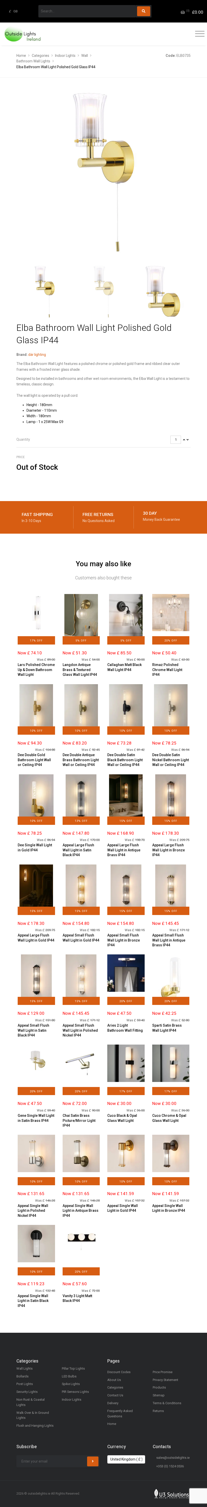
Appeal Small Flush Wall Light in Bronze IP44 (123, 940)
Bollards (22, 1376)
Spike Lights (71, 1384)
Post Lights (24, 1384)
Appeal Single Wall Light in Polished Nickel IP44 (33, 1211)
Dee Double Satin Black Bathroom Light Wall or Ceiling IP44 (125, 760)
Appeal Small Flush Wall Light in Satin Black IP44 (33, 1030)
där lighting (37, 355)
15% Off (125, 821)
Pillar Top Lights (73, 1368)
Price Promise (162, 1372)
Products (159, 1387)
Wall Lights (24, 1368)
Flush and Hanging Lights (35, 1425)
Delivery (112, 1403)
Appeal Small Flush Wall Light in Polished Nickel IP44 (80, 1030)
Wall (84, 56)
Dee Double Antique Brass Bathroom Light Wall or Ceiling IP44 (81, 760)
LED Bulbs (69, 1376)
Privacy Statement (165, 1380)
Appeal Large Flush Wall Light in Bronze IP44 (168, 850)
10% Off (36, 730)
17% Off (36, 640)
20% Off (170, 640)
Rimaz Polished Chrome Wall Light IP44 (167, 670)
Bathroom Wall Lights (33, 61)
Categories (40, 56)
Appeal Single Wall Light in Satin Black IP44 (33, 1301)
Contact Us (115, 1395)
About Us (114, 1380)
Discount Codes (119, 1372)
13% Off (81, 821)
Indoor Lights (65, 56)
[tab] (103, 440)
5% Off (81, 640)
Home (21, 56)
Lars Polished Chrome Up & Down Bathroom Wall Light (36, 670)
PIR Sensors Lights (75, 1392)
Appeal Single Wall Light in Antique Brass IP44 (80, 1211)
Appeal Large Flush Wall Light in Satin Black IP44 (78, 850)
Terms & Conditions (167, 1403)
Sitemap (159, 1395)
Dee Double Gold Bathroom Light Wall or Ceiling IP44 (34, 760)
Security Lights (27, 1392)
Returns (158, 1411)
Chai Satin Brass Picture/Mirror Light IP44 (79, 1120)
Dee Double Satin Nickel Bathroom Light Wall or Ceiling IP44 (170, 760)
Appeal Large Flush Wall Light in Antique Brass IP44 (123, 850)
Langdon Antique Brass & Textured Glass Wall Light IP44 (80, 670)
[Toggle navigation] (198, 34)
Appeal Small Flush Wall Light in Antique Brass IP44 (168, 940)
